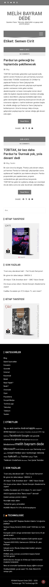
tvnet (18, 457)
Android (25, 428)
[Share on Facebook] (23, 128)
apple (32, 428)
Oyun (5, 393)
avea (6, 431)
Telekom (7, 411)
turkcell (12, 456)
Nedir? (6, 386)
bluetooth (35, 432)
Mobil (6, 379)
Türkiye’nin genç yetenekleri (14, 504)
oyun (31, 449)
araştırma (38, 428)
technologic (31, 453)
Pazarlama (8, 397)
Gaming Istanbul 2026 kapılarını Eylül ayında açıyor (23, 539)
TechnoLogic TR (18, 583)
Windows (24, 460)
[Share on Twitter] (26, 128)
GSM (31, 436)
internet (7, 439)
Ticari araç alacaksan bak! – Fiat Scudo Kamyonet (23, 271)
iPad (12, 440)
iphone (18, 439)
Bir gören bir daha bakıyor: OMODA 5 (18, 275)
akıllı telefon (15, 428)
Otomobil (7, 390)
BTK (40, 432)
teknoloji (40, 453)
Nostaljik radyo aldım (12, 501)
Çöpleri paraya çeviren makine (15, 497)
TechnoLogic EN (31, 583)
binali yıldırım (20, 432)
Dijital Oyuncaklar (10, 362)
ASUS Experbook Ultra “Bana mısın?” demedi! (21, 494)
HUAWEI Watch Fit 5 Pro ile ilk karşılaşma (20, 508)
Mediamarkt (34, 440)
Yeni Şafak (32, 460)
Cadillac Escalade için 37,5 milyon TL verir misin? (23, 291)
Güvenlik (7, 369)
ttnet (6, 457)
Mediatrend (9, 444)
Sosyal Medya (9, 400)
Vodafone (16, 460)
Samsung (37, 449)
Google (25, 435)
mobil (18, 449)
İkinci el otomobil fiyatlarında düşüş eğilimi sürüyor (23, 566)
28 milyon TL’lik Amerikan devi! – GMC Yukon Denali (24, 280)
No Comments (24, 54)
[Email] (32, 128)
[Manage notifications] (43, 582)
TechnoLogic (9, 404)
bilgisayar (12, 432)
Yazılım (12, 163)
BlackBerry (28, 432)
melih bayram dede (29, 444)
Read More (24, 121)
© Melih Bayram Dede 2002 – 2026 (24, 581)
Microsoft (9, 448)
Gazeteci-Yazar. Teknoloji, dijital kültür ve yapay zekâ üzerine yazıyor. (24, 23)
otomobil (26, 449)
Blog (7, 69)
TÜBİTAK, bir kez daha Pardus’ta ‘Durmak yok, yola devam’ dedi (23, 154)
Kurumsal (7, 376)
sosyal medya (14, 452)
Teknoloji (7, 407)
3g (5, 428)
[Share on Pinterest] (29, 128)
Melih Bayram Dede (24, 16)
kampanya (26, 440)
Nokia (22, 449)
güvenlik (36, 436)
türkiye (30, 457)
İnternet (7, 372)
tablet (23, 453)
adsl (7, 428)
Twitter (24, 456)
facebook (15, 435)
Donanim (7, 365)
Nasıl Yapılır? (8, 383)
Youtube (40, 460)
